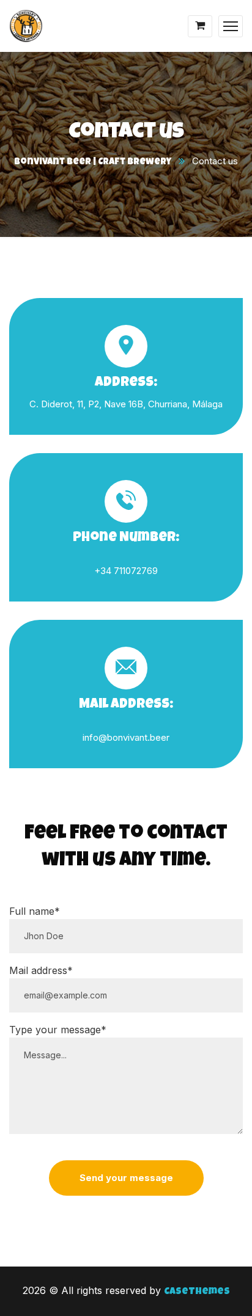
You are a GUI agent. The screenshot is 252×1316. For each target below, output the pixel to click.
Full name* (34, 911)
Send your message (126, 1177)
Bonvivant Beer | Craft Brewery (92, 162)
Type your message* (57, 1029)
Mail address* (41, 970)
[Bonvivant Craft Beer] (26, 27)
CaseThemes (197, 1292)
